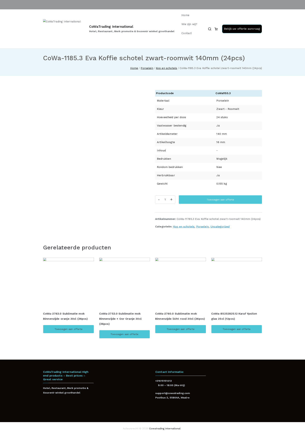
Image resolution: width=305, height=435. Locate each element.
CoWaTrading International (111, 27)
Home (185, 15)
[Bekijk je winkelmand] (216, 29)
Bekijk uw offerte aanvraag (242, 28)
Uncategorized (219, 226)
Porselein (147, 68)
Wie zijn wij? (189, 24)
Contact (186, 33)
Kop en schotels (166, 68)
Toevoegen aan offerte (220, 199)
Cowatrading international (165, 428)
